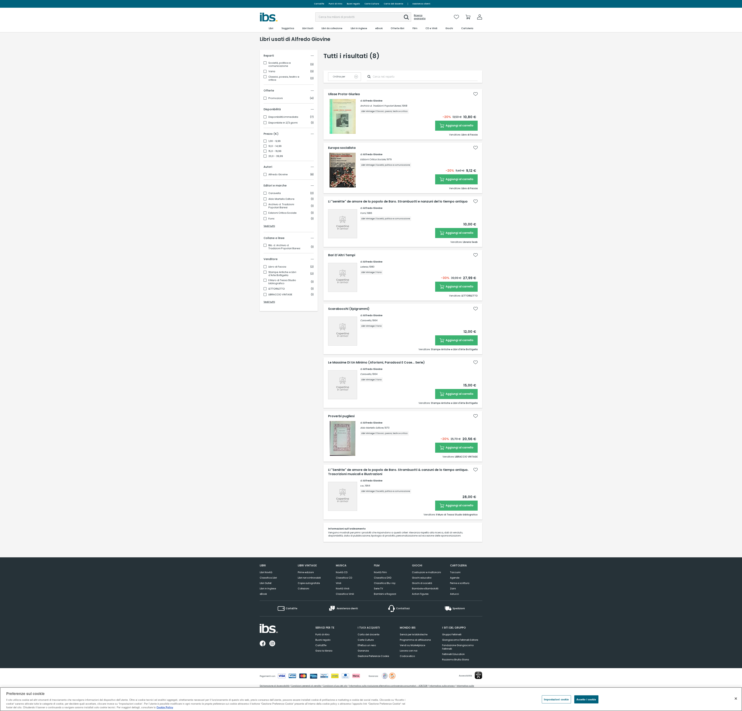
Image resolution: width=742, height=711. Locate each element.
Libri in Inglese (268, 588)
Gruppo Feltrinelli (451, 634)
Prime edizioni (306, 572)
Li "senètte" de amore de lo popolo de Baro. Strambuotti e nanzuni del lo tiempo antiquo (398, 201)
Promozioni (275, 98)
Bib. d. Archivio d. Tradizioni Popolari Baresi (284, 247)
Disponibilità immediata (283, 117)
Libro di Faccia (277, 266)
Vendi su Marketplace (412, 645)
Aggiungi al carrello (459, 125)
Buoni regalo (353, 3)
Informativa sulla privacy (442, 685)
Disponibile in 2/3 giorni (283, 122)
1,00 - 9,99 (274, 141)
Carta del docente (393, 3)
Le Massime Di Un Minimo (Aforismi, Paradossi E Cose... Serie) (376, 362)
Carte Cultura (371, 3)
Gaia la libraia (323, 650)
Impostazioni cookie (556, 699)
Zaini (453, 588)
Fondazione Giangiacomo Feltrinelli (458, 647)
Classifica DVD (382, 577)
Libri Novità (266, 572)
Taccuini (455, 572)
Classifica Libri (268, 577)
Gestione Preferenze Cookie (373, 656)
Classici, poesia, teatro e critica (283, 78)
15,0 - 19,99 (274, 151)
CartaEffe (319, 3)
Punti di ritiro (335, 3)
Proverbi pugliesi (341, 416)
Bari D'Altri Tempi (341, 255)
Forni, (363, 213)
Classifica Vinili (345, 594)
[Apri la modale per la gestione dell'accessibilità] (478, 675)
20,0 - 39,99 (275, 156)
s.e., (362, 485)
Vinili (338, 583)
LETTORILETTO (276, 288)
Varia (271, 71)
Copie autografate (309, 583)
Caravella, (366, 320)
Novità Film (380, 572)
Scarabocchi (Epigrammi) (348, 309)
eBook (263, 594)
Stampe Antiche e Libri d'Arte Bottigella (282, 274)
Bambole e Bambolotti (425, 588)
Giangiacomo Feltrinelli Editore (460, 640)
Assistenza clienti (421, 3)
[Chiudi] (736, 698)
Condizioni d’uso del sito (335, 685)
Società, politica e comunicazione (279, 64)
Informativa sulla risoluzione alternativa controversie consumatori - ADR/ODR (388, 685)
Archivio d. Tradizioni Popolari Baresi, (380, 105)
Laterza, (364, 266)
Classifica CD (344, 577)
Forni (271, 218)
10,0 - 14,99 (275, 146)
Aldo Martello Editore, (372, 427)
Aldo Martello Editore (281, 199)
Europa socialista (342, 148)
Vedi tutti (269, 226)
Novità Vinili (342, 588)
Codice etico (407, 656)
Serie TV (378, 588)
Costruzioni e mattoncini (426, 572)
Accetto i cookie (586, 699)
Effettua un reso (367, 645)
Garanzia (363, 650)
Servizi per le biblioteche (413, 634)
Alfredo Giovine (278, 174)
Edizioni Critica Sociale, (373, 159)
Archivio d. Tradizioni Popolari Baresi (281, 206)
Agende (454, 577)
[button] (406, 17)
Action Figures (420, 594)
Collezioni (303, 588)
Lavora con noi (408, 650)
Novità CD (341, 572)
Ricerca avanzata (419, 17)
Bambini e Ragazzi (385, 594)
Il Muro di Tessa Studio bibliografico (282, 282)
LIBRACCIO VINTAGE (280, 294)
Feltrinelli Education (453, 654)
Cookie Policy (165, 707)
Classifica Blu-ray (385, 583)
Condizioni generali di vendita (306, 685)
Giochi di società (422, 583)
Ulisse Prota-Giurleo (344, 94)
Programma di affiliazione (415, 640)
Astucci (454, 594)
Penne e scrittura (459, 583)
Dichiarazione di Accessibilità (274, 685)
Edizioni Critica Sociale (282, 212)
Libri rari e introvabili (309, 577)
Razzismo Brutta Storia (455, 659)
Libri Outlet (265, 583)
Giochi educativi (421, 577)
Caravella (274, 193)
